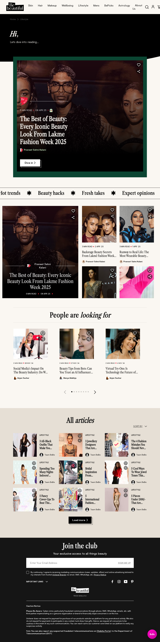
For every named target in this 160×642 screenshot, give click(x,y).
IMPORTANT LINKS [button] (34, 581)
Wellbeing (67, 5)
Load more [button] (78, 520)
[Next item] (95, 392)
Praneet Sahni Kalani (35, 149)
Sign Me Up (124, 562)
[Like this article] (112, 209)
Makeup (52, 5)
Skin (30, 5)
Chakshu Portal (104, 631)
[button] (138, 64)
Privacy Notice (100, 575)
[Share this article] (112, 216)
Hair (40, 5)
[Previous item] (65, 392)
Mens (96, 5)
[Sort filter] (146, 426)
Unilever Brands (59, 575)
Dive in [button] (29, 162)
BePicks (108, 5)
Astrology (124, 5)
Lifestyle (83, 5)
